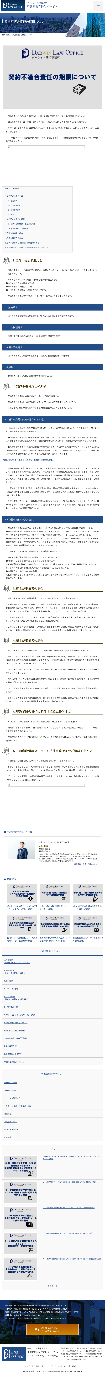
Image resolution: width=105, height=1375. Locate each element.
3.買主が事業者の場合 (14, 233)
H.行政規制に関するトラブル (15, 1022)
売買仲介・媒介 (10, 1082)
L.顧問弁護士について (13, 1054)
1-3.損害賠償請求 (14, 210)
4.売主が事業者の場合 (14, 238)
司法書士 (7, 1137)
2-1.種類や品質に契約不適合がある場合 (21, 224)
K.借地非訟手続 (10, 1046)
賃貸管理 (7, 1113)
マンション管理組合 (12, 1098)
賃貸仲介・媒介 (10, 1090)
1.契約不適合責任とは (14, 196)
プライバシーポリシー (59, 1366)
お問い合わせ (40, 1366)
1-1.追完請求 (12, 201)
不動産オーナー (10, 1121)
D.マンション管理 (11, 988)
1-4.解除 (11, 214)
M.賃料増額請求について (14, 1061)
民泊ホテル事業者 (11, 1129)
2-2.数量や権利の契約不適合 (18, 228)
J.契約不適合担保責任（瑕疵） (15, 1038)
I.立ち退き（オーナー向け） (14, 1030)
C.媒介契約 (8, 981)
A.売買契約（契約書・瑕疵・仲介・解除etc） (17, 961)
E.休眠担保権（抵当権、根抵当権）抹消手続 (16, 997)
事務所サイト (76, 1366)
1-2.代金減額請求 (14, 205)
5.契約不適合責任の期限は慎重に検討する (22, 243)
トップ (27, 1366)
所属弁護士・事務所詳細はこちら (85, 864)
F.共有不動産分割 (11, 1007)
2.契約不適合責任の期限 (15, 219)
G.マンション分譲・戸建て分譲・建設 (19, 1015)
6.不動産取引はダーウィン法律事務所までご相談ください (28, 247)
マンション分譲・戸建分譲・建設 (17, 1106)
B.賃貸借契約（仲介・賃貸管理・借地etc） (15, 971)
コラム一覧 (52, 1286)
